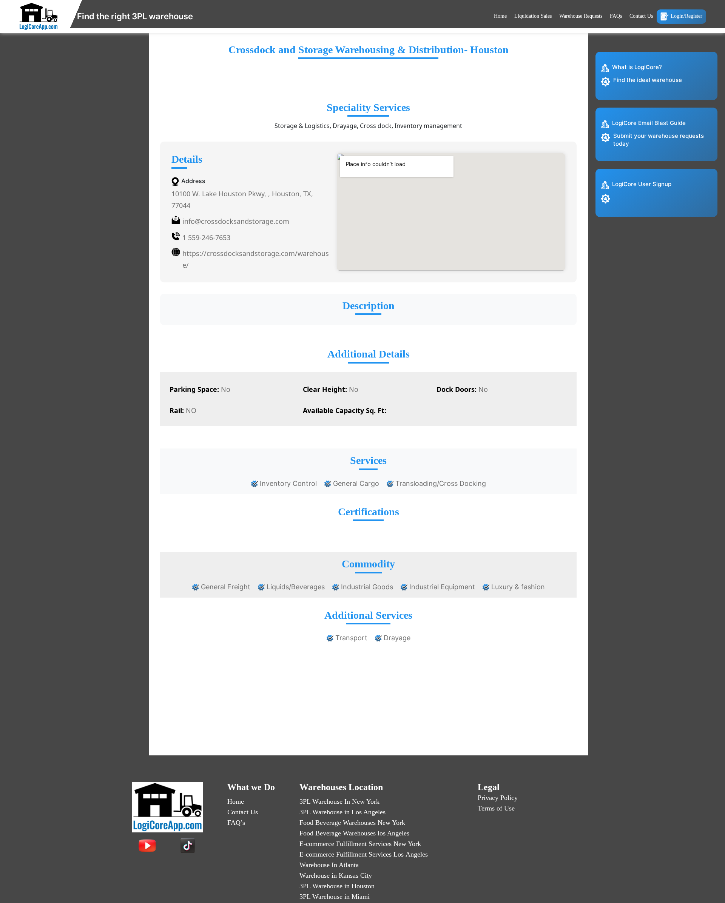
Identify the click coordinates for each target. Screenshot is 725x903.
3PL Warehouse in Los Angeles (342, 812)
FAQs (616, 16)
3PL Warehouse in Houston (337, 886)
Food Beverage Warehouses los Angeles (354, 833)
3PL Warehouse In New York (339, 801)
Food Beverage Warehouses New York (352, 822)
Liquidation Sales (533, 16)
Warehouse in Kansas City (335, 875)
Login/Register (686, 16)
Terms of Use (496, 808)
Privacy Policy (498, 797)
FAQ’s (236, 822)
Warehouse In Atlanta (329, 865)
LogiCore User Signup (641, 184)
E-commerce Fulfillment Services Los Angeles (363, 854)
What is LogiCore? (637, 67)
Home (500, 16)
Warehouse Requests (580, 16)
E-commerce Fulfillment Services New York (360, 844)
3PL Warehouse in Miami (334, 896)
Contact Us (641, 16)
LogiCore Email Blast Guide (649, 122)
